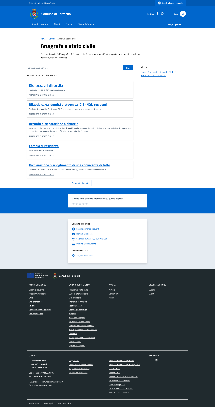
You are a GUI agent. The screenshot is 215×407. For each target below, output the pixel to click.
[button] (183, 14)
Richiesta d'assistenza (78, 372)
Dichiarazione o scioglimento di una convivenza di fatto (69, 165)
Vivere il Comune (86, 24)
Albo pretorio (114, 372)
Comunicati (114, 293)
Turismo (72, 313)
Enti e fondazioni (36, 301)
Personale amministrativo (40, 309)
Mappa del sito (64, 403)
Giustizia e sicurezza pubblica (81, 325)
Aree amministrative (37, 293)
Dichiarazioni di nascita (46, 85)
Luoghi (152, 289)
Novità (57, 24)
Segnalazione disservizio (79, 368)
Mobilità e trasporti (77, 317)
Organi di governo (36, 289)
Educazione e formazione (79, 321)
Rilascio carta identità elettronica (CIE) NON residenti (68, 104)
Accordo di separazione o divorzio (53, 123)
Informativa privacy (117, 384)
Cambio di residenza (44, 145)
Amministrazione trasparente (121, 360)
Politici (32, 305)
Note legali (48, 403)
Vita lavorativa (75, 297)
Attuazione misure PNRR (119, 380)
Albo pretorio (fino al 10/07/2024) (123, 376)
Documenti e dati (36, 313)
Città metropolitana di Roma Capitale (42, 3)
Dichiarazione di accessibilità (121, 388)
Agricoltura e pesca (77, 345)
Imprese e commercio (78, 301)
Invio (128, 67)
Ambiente (73, 333)
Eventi (152, 293)
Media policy (34, 403)
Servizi (69, 24)
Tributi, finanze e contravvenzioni (83, 329)
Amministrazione (40, 24)
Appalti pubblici (75, 305)
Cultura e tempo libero (78, 293)
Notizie (112, 289)
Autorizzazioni (75, 341)
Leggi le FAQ (74, 360)
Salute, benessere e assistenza (82, 337)
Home (43, 38)
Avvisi (111, 297)
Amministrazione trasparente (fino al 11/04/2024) (124, 366)
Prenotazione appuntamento (81, 364)
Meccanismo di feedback (119, 392)
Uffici (31, 297)
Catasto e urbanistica (78, 309)
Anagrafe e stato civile (41, 94)
